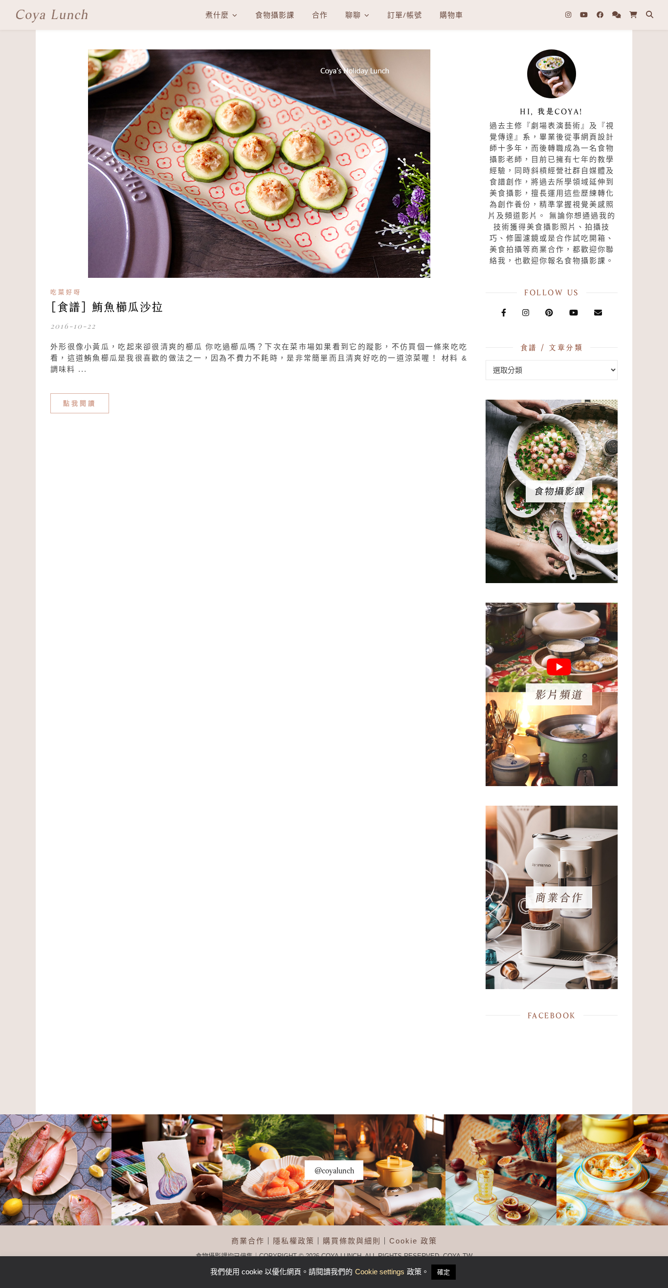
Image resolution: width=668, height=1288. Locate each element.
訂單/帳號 (404, 15)
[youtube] (585, 15)
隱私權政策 (293, 1241)
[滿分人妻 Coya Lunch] (51, 14)
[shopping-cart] (633, 15)
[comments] (617, 15)
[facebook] (601, 15)
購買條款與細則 (352, 1241)
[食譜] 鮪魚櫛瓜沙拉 (107, 307)
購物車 (451, 15)
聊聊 (353, 15)
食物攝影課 (274, 15)
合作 (320, 15)
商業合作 (248, 1241)
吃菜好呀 (66, 292)
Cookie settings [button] (379, 1271)
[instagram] (569, 15)
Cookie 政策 (413, 1241)
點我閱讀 (79, 403)
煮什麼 (217, 15)
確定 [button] (443, 1272)
